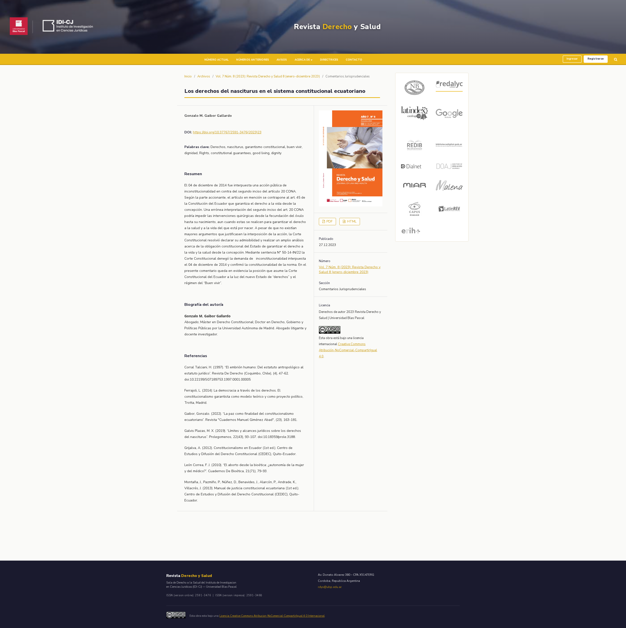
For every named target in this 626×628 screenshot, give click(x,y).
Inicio (188, 76)
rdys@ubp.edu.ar (330, 587)
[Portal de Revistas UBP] (19, 26)
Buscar (615, 59)
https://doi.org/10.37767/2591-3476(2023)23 (227, 132)
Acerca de (302, 60)
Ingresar (572, 59)
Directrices (329, 60)
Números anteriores (252, 60)
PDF (329, 221)
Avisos (282, 60)
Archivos (203, 76)
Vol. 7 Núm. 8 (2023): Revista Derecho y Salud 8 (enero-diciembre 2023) (268, 76)
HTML (352, 221)
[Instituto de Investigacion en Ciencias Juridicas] (69, 26)
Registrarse (596, 59)
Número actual (216, 60)
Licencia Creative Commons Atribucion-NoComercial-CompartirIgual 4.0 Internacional (271, 616)
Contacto (354, 60)
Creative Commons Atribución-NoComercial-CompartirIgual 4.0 (348, 350)
